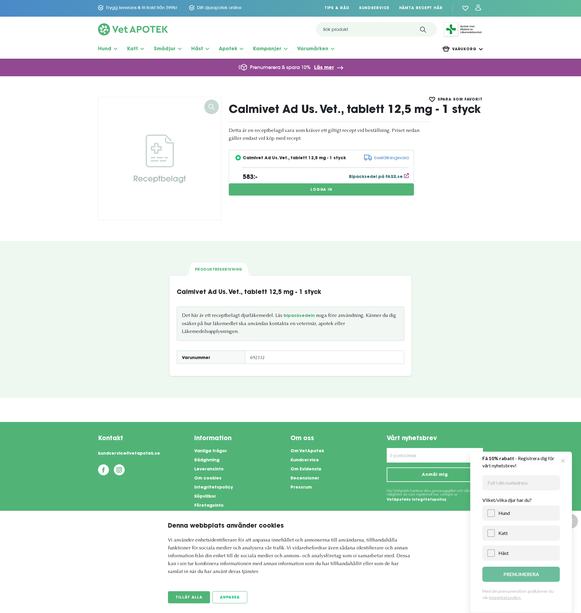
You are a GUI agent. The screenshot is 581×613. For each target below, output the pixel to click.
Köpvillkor (205, 497)
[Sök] (423, 29)
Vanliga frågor (210, 451)
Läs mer (324, 67)
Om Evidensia (305, 469)
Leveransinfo (209, 469)
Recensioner (304, 478)
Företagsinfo (209, 506)
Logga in (321, 190)
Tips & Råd (337, 8)
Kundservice (374, 8)
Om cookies (208, 478)
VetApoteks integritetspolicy (416, 500)
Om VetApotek (307, 451)
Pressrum (301, 488)
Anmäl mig (435, 475)
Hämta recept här (421, 8)
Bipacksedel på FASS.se (376, 177)
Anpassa (230, 597)
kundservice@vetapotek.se (129, 454)
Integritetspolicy (213, 488)
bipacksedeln (299, 316)
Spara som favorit (460, 99)
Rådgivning (206, 460)
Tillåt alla (189, 597)
